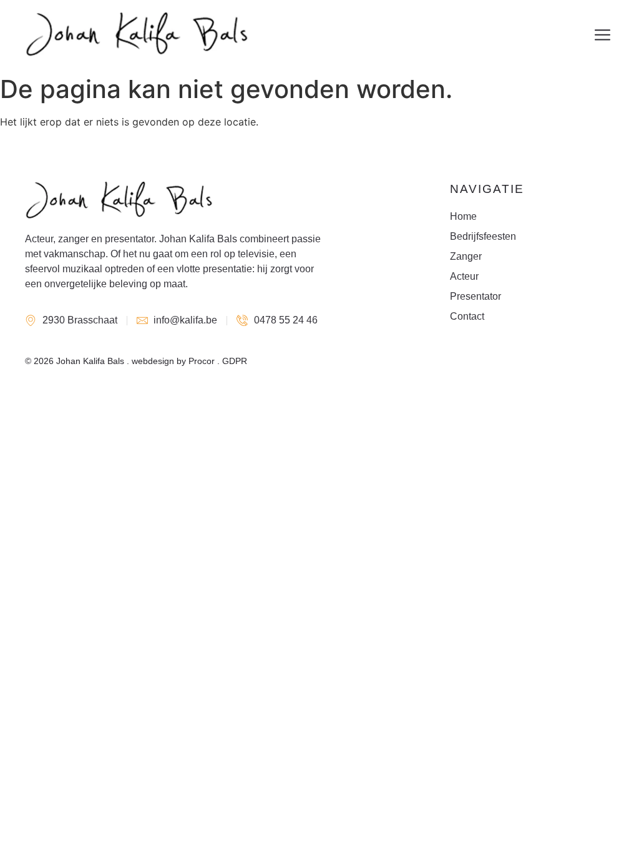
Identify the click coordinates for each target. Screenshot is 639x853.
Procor (201, 361)
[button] (603, 35)
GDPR (234, 361)
